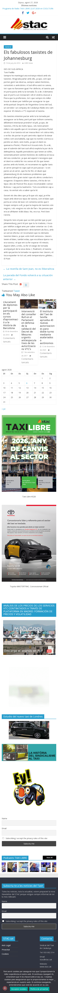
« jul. (4, 409)
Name (4, 818)
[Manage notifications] (5, 988)
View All (49, 857)
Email (4, 828)
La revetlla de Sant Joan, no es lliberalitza (28, 268)
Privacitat (6, 949)
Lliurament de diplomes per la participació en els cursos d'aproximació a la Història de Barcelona (10, 315)
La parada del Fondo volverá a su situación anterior (28, 277)
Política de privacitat (39, 989)
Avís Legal (6, 945)
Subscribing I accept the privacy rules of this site (26, 838)
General (8, 47)
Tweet (16, 290)
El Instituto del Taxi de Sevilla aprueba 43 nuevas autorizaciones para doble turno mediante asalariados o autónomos (47, 327)
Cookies (5, 954)
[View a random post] (53, 37)
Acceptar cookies (18, 989)
